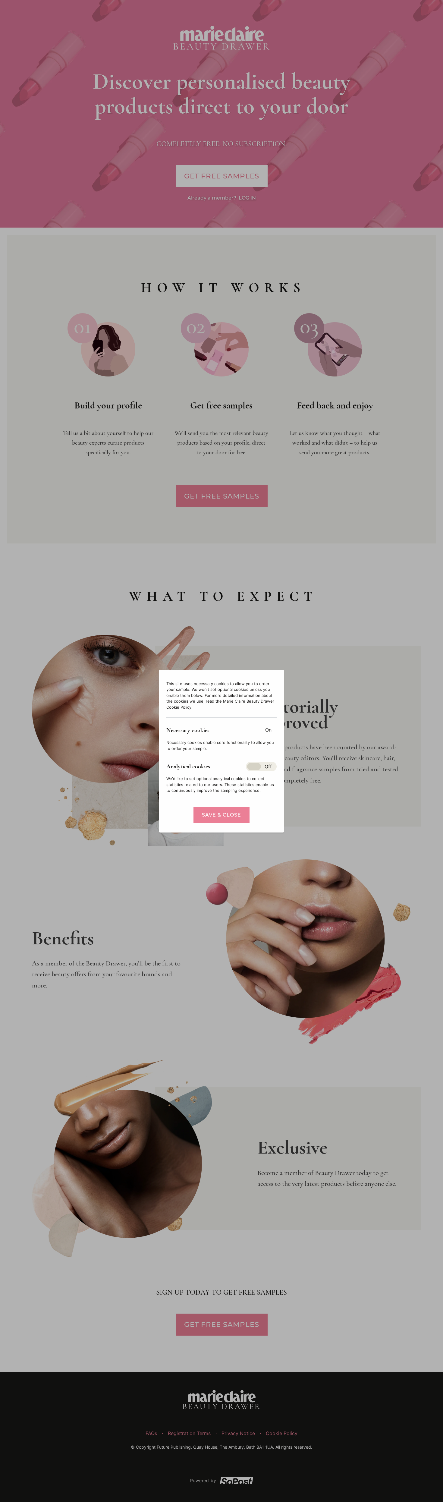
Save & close (221, 815)
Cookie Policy (178, 707)
